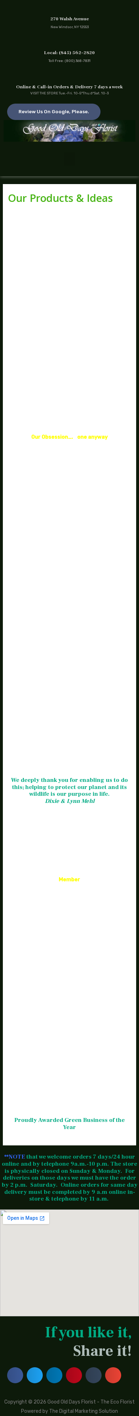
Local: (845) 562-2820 (69, 53)
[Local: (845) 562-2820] (69, 41)
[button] (69, 159)
